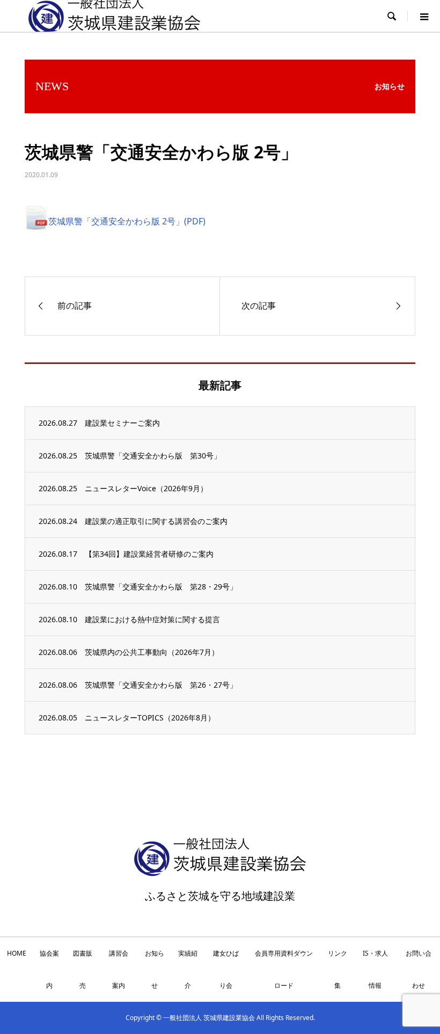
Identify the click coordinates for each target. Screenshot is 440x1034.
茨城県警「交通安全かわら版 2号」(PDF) (127, 221)
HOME (16, 953)
